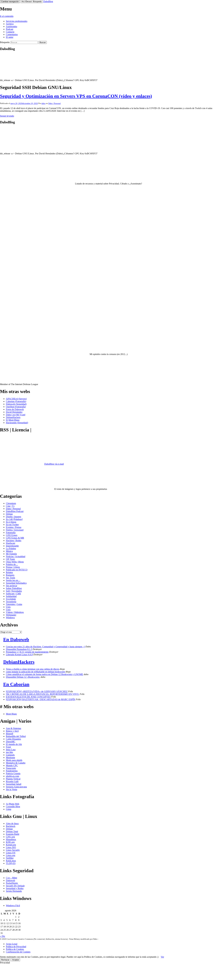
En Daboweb (16, 639)
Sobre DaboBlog (14, 588)
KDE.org (10, 842)
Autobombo (11, 26)
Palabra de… (12, 564)
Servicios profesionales (16, 21)
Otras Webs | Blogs (15, 561)
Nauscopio (11, 768)
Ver (162, 957)
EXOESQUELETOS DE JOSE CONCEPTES (28, 696)
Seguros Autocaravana (16, 786)
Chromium (11, 503)
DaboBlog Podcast (14, 511)
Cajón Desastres (13, 739)
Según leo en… (13, 580)
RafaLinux (11, 860)
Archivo (10, 24)
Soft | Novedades (14, 591)
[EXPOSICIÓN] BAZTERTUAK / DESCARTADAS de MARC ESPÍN (40, 699)
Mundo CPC (12, 765)
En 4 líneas (11, 522)
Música (9, 551)
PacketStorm (12, 883)
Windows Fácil (13, 905)
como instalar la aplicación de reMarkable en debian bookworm (35, 671)
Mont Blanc (11, 714)
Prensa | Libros (13, 567)
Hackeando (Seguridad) (17, 422)
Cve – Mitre (11, 878)
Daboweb (10, 880)
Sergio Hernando (14, 891)
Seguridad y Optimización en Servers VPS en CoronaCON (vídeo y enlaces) (76, 96)
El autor (9, 37)
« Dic (2, 936)
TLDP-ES (11, 863)
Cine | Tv (10, 506)
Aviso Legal (11, 944)
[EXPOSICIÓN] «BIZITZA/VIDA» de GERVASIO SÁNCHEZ (37, 691)
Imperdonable (12, 546)
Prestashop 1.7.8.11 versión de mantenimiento (27, 652)
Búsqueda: (5, 42)
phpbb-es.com (12, 776)
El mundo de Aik (14, 744)
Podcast (9, 29)
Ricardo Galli (12, 781)
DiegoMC (10, 741)
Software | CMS (13, 593)
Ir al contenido (6, 16)
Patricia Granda (13, 773)
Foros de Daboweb (15, 409)
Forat (8, 747)
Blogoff (9, 733)
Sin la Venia (11, 789)
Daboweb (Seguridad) (16, 404)
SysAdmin (11, 599)
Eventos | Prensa (13, 527)
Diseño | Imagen (13, 516)
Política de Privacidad (16, 946)
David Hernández (14, 412)
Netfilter (10, 858)
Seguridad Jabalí (13, 784)
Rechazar (5, 960)
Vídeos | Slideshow (15, 612)
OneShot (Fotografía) (16, 406)
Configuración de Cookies (18, 952)
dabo (43, 103)
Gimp (8, 809)
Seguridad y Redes (14, 888)
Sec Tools (10, 577)
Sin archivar (11, 585)
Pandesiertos (12, 771)
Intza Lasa (11, 749)
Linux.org (10, 855)
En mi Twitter (12, 524)
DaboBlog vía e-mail (54, 464)
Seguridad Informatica (16, 583)
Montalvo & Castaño (15, 763)
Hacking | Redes (13, 540)
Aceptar (15, 960)
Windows (10, 617)
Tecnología (11, 601)
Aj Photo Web (12, 804)
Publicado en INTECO (16, 569)
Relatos (9, 572)
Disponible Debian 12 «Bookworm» (23, 677)
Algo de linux (12, 823)
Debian (9, 514)
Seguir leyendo (7, 116)
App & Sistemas (13, 728)
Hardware (10, 543)
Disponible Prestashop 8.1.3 (19, 649)
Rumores (10, 575)
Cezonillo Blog (13, 806)
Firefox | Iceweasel (14, 530)
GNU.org (10, 836)
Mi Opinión (11, 554)
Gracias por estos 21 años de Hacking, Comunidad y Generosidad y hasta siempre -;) (45, 646)
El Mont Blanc (13, 420)
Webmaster (11, 615)
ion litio (9, 752)
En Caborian (16, 684)
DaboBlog (48, 1)
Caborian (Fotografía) (16, 401)
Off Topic (10, 559)
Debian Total (12, 831)
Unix (8, 607)
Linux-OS (10, 852)
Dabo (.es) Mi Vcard (15, 414)
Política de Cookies (15, 949)
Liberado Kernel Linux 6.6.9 (19, 654)
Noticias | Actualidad (15, 556)
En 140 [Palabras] (14, 519)
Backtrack (10, 826)
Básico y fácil (12, 731)
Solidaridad (11, 596)
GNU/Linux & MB (15, 538)
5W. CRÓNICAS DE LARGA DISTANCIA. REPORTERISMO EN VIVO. (42, 694)
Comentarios (12, 34)
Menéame (10, 757)
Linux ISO (11, 847)
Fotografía (11, 532)
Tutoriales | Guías (14, 604)
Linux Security (13, 850)
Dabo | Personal (54, 103)
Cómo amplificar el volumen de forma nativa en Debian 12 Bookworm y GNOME (44, 674)
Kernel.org (11, 844)
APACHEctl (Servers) (16, 398)
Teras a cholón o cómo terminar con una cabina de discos (32, 669)
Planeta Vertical (13, 779)
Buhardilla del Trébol (16, 736)
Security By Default (15, 885)
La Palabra (11, 548)
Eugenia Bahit (12, 834)
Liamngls (10, 755)
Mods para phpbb (14, 760)
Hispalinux (11, 839)
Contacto (10, 32)
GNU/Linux (11, 535)
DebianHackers (13, 417)
